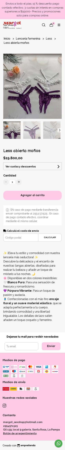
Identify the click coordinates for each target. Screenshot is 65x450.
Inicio (7, 38)
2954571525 (10, 425)
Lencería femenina (28, 38)
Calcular (50, 237)
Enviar (51, 346)
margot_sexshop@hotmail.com (22, 422)
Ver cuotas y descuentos (21, 166)
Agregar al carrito (33, 195)
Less (49, 38)
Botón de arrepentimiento (20, 433)
